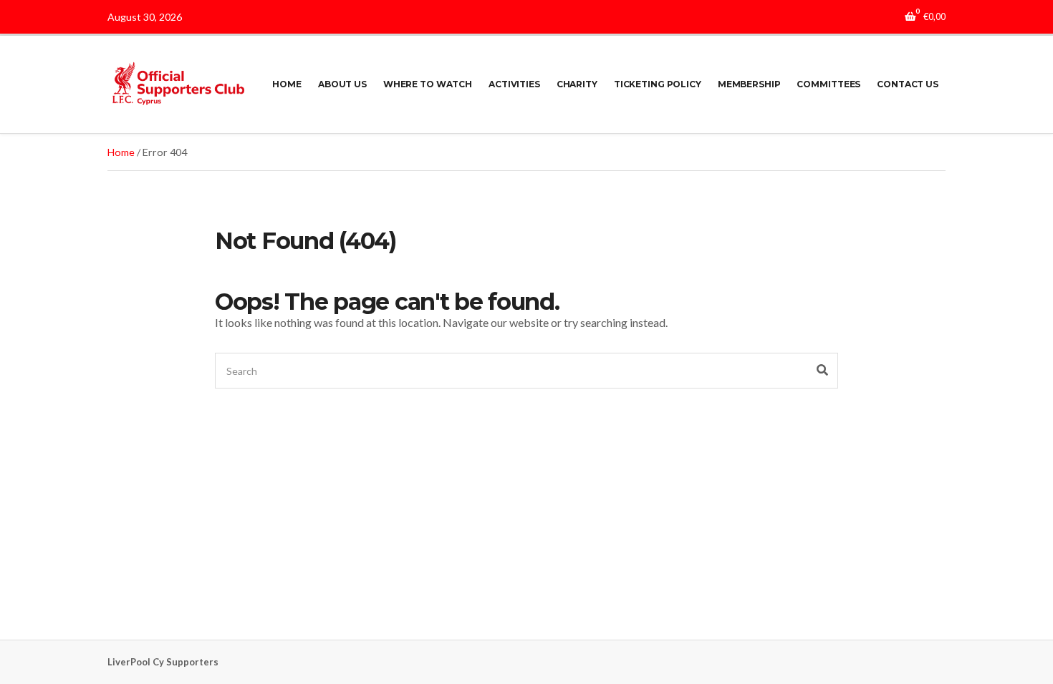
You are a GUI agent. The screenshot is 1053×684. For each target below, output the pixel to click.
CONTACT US (907, 84)
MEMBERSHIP (749, 84)
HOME (287, 84)
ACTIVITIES (514, 84)
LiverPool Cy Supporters (162, 662)
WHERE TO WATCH (427, 84)
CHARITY (577, 84)
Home (121, 152)
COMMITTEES (828, 84)
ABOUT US (342, 84)
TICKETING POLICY (657, 84)
